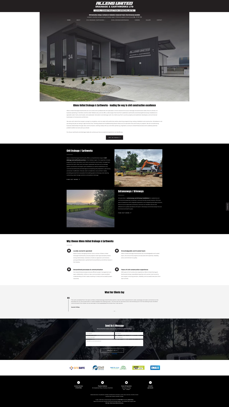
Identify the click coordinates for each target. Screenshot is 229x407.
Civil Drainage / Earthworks (80, 151)
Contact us (111, 350)
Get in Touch (114, 137)
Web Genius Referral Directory (116, 403)
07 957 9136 (79, 388)
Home (68, 20)
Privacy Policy (114, 353)
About (78, 20)
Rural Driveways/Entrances (120, 20)
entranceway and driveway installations (138, 198)
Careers (137, 20)
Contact (159, 20)
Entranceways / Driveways (131, 191)
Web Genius (130, 399)
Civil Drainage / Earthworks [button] (95, 20)
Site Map (107, 403)
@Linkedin (150, 388)
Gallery (148, 20)
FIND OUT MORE (72, 179)
